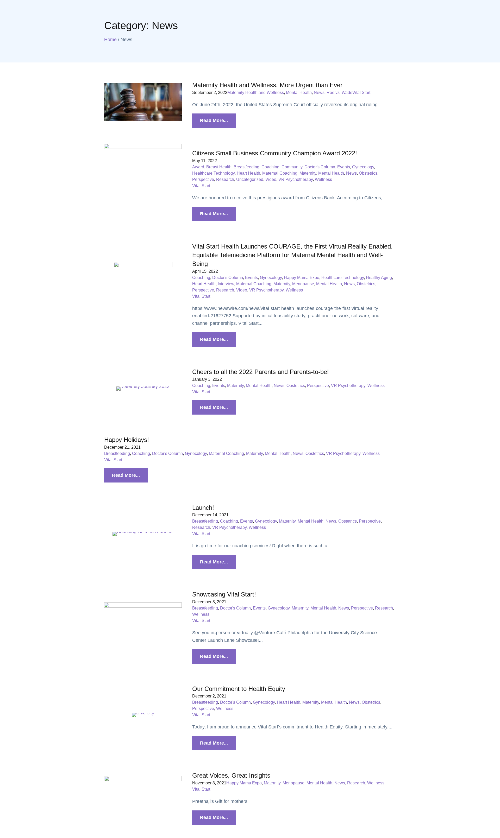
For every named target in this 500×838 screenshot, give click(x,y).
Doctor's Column (319, 167)
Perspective (203, 179)
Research (225, 179)
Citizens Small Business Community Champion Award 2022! (274, 153)
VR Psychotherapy (295, 179)
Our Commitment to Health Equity (238, 688)
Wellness (323, 179)
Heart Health (248, 173)
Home (110, 39)
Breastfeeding (246, 167)
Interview (226, 284)
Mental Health (299, 92)
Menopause (303, 284)
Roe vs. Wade (339, 92)
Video (270, 179)
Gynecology (363, 167)
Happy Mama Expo (301, 277)
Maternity (307, 173)
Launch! (203, 507)
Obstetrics (368, 173)
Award (198, 167)
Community (292, 167)
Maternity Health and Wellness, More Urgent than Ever (267, 84)
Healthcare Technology (213, 173)
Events (343, 167)
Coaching (270, 167)
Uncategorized (249, 179)
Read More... (214, 120)
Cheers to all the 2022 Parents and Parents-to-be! (260, 371)
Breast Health (219, 167)
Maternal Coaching (279, 173)
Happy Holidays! (126, 439)
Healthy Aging (379, 277)
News (319, 92)
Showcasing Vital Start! (224, 594)
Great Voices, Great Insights (231, 775)
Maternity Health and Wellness (255, 92)
